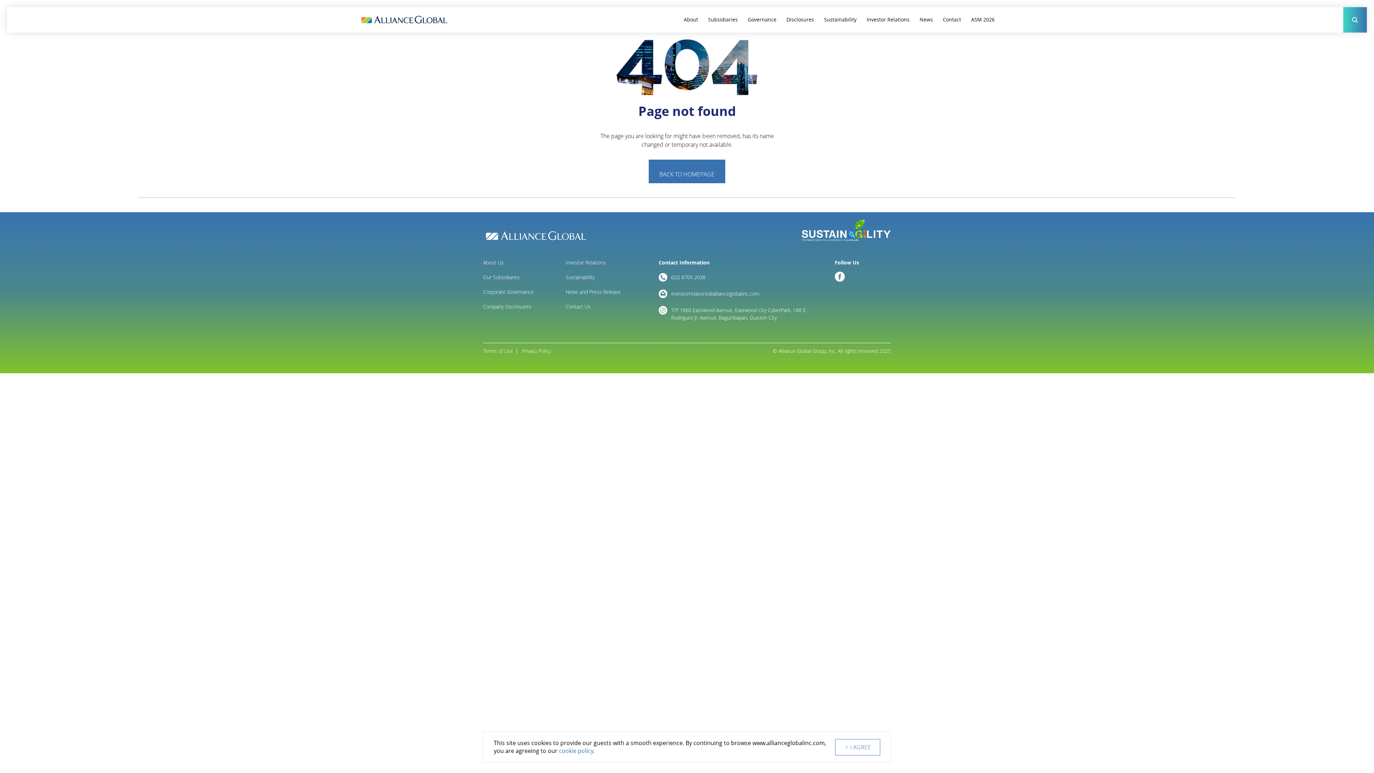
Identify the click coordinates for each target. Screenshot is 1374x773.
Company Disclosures (507, 306)
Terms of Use (498, 351)
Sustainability (840, 19)
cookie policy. (577, 751)
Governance (762, 19)
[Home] (404, 20)
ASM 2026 (983, 19)
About (691, 19)
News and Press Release (593, 291)
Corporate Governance (508, 291)
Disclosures (800, 19)
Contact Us (578, 306)
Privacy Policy (536, 351)
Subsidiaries (723, 19)
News (926, 19)
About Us (493, 262)
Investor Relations (888, 19)
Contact (952, 19)
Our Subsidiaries (501, 277)
